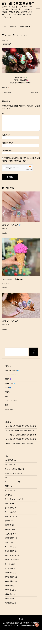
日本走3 (7, 542)
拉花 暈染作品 (10, 529)
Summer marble (10, 375)
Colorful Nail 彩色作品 (13, 469)
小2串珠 (7, 521)
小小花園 (7, 92)
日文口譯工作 (9, 538)
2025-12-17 (5, 325)
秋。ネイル (9, 568)
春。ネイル (9, 547)
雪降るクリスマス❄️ (11, 224)
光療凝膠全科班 (22, 426)
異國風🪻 (8, 379)
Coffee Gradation (11, 401)
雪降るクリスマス (10, 320)
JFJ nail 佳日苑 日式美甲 (18, 3)
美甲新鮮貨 (9, 586)
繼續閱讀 (4, 233)
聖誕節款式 (13, 26)
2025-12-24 (5, 228)
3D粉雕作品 (9, 460)
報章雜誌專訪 (9, 508)
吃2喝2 (7, 495)
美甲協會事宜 (9, 577)
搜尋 (34, 352)
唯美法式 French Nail (12, 499)
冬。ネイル (9, 490)
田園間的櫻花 (9, 409)
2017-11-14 (5, 41)
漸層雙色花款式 (10, 560)
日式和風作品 (9, 534)
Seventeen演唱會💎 (12, 370)
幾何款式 (8, 525)
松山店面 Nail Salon (12, 555)
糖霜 (6, 396)
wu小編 (9, 426)
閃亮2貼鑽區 (9, 603)
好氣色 (7, 392)
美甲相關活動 (9, 590)
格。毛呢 (34, 92)
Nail (6, 477)
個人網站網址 (7, 150)
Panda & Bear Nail (11, 482)
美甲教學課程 (9, 581)
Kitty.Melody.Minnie (12, 473)
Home (4, 26)
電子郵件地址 (7, 143)
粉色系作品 (9, 573)
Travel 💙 (8, 388)
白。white (8, 564)
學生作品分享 (9, 516)
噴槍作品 (8, 503)
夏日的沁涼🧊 (10, 383)
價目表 (7, 486)
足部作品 (8, 598)
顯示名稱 (6, 135)
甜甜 (6, 405)
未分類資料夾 (9, 551)
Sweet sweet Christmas (12, 279)
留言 (4, 113)
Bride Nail (8, 464)
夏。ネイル (9, 512)
